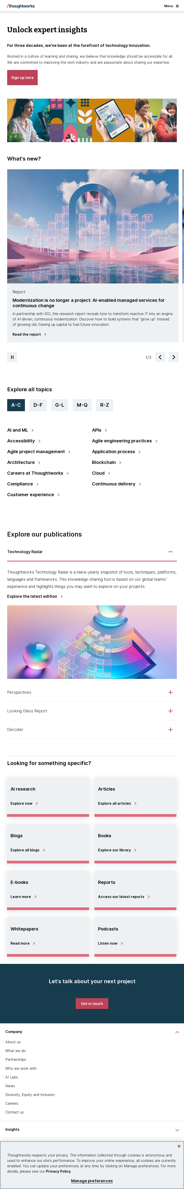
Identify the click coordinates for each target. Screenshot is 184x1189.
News (10, 1086)
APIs (97, 430)
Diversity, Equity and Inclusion (30, 1094)
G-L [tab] (59, 405)
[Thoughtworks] (20, 6)
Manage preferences (92, 1180)
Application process (114, 451)
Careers (11, 1103)
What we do (15, 1050)
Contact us (14, 1112)
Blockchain (104, 462)
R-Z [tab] (104, 405)
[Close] (179, 1146)
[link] (29, 334)
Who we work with (21, 1068)
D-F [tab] (38, 405)
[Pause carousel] (12, 357)
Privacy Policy (58, 1171)
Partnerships (15, 1059)
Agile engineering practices (122, 440)
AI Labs (11, 1077)
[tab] (93, 258)
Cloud (99, 473)
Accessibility (21, 440)
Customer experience (31, 494)
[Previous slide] (160, 357)
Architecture (21, 462)
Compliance (20, 484)
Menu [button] (168, 6)
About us (13, 1042)
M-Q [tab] (82, 405)
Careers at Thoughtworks (35, 473)
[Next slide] (174, 357)
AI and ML (18, 430)
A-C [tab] (16, 405)
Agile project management (36, 451)
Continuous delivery (114, 484)
